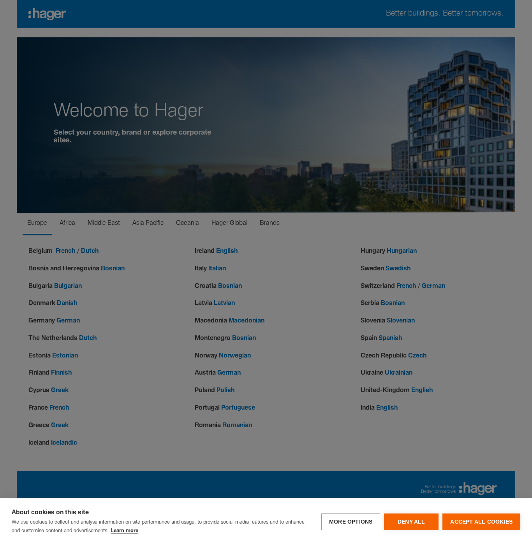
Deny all (411, 522)
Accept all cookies (481, 522)
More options (350, 522)
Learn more (124, 530)
